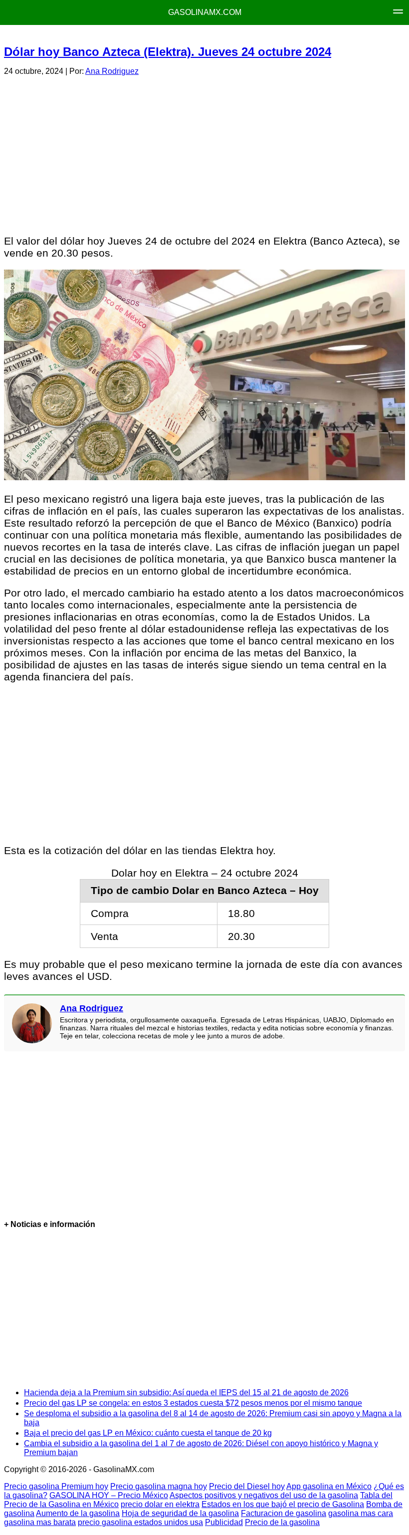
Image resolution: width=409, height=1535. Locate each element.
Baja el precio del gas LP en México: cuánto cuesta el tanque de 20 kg (148, 1433)
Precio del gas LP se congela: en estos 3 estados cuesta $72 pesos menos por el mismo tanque (193, 1403)
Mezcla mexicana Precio (101, 35)
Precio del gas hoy (195, 35)
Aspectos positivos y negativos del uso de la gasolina (264, 1495)
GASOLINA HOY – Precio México (108, 1495)
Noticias (260, 35)
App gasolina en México (329, 1486)
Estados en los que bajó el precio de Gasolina (283, 1504)
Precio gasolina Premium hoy (56, 1486)
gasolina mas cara (360, 1513)
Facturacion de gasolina (283, 1513)
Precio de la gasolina (282, 1522)
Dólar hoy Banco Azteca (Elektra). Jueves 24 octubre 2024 (167, 51)
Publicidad (224, 1522)
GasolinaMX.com (204, 12)
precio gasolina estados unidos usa (140, 1522)
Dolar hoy (310, 35)
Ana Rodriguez (112, 71)
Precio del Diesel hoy (247, 1486)
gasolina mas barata (40, 1522)
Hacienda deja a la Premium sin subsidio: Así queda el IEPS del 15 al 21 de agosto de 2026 (186, 1392)
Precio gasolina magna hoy (158, 1486)
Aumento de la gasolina (78, 1513)
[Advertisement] (204, 154)
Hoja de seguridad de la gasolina (180, 1513)
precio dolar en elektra (160, 1504)
